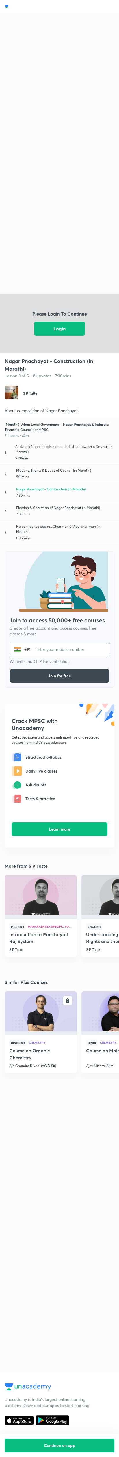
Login (59, 329)
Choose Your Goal (30, 6)
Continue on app (59, 1445)
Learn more (59, 829)
